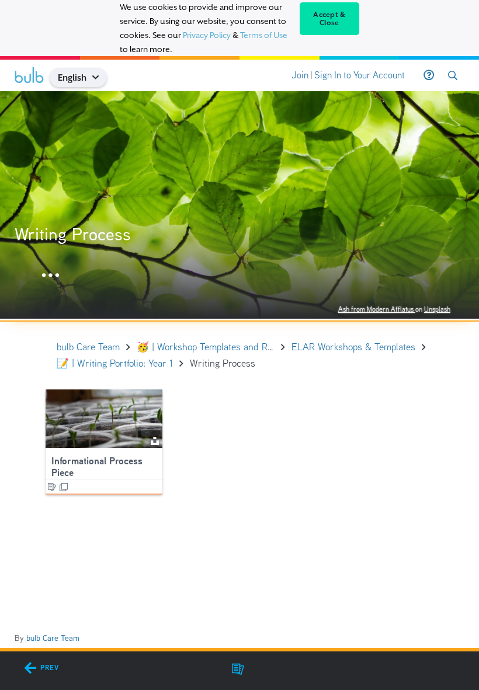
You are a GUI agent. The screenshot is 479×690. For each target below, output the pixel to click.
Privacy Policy (207, 35)
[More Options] (50, 275)
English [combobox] (72, 77)
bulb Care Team (52, 638)
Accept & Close (329, 19)
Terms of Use (263, 35)
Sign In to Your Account (359, 75)
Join (299, 75)
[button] (100, 77)
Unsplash (437, 309)
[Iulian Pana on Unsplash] (155, 440)
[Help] (429, 75)
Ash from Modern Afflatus (376, 309)
